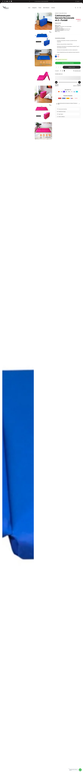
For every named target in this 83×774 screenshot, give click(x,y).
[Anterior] (29, 1)
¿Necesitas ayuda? (78, 70)
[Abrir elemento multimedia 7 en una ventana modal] (43, 112)
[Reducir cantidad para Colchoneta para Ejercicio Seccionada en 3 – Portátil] (56, 67)
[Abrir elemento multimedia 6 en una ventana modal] (43, 94)
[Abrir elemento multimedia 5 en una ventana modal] (43, 76)
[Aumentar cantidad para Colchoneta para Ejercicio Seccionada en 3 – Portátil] (61, 67)
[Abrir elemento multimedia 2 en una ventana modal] (43, 21)
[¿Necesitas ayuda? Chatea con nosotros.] (80, 769)
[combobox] (78, 1)
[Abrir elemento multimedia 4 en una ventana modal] (43, 57)
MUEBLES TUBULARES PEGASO (61, 13)
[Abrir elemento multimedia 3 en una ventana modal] (43, 39)
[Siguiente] (53, 1)
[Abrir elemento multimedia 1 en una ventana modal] (18, 393)
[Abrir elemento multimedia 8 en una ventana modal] (43, 130)
